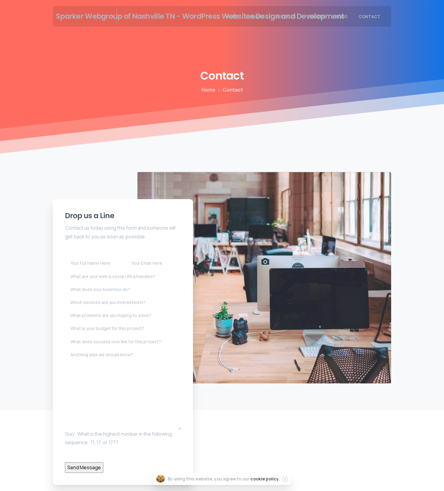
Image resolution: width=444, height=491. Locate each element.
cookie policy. (265, 479)
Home (208, 89)
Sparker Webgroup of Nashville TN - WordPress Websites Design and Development (83, 16)
